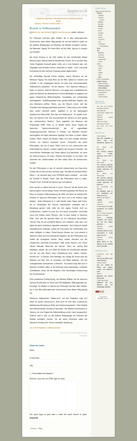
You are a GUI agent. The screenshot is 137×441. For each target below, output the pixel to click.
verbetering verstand (103, 90)
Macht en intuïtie (102, 121)
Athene (99, 273)
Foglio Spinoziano (102, 280)
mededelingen (104, 46)
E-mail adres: (35, 358)
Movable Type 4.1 (103, 298)
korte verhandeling (103, 79)
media (100, 35)
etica (99, 75)
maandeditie (102, 59)
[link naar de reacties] (62, 32)
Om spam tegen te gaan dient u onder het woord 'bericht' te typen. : (58, 416)
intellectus (101, 94)
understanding (102, 97)
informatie (101, 57)
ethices (100, 66)
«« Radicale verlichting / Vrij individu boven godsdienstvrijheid (58, 18)
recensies (101, 39)
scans (100, 61)
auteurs (102, 20)
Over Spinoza (101, 136)
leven (100, 30)
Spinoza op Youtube (103, 197)
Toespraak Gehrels (103, 124)
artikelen (101, 15)
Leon (66, 333)
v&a (99, 42)
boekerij (100, 17)
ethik (99, 70)
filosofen (101, 24)
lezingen (101, 33)
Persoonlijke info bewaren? (42, 373)
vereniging (101, 44)
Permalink (83, 336)
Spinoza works (101, 263)
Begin (58, 21)
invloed (100, 28)
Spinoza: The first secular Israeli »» (48, 24)
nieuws (100, 37)
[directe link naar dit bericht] (41, 32)
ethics (100, 68)
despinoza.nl (77, 10)
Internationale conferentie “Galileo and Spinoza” (105, 113)
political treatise (103, 83)
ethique (100, 72)
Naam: (32, 350)
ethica (99, 64)
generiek (101, 55)
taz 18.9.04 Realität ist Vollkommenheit (45, 328)
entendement (102, 92)
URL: (32, 366)
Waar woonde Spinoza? (103, 11)
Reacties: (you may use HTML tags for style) (47, 379)
